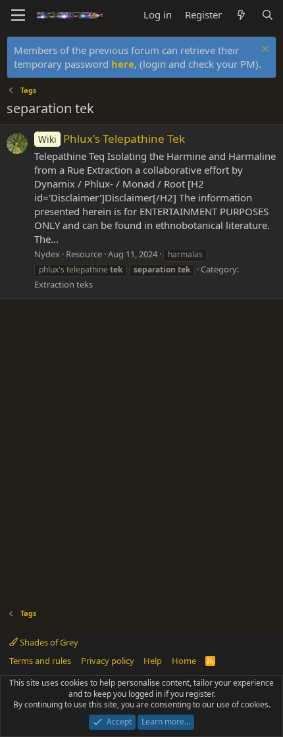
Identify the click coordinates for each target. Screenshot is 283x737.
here (122, 63)
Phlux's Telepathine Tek (111, 138)
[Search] (267, 15)
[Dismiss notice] (263, 50)
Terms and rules (40, 661)
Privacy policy (107, 661)
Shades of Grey (48, 642)
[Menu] (18, 15)
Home (184, 661)
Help (152, 661)
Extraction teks (63, 284)
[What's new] (241, 15)
